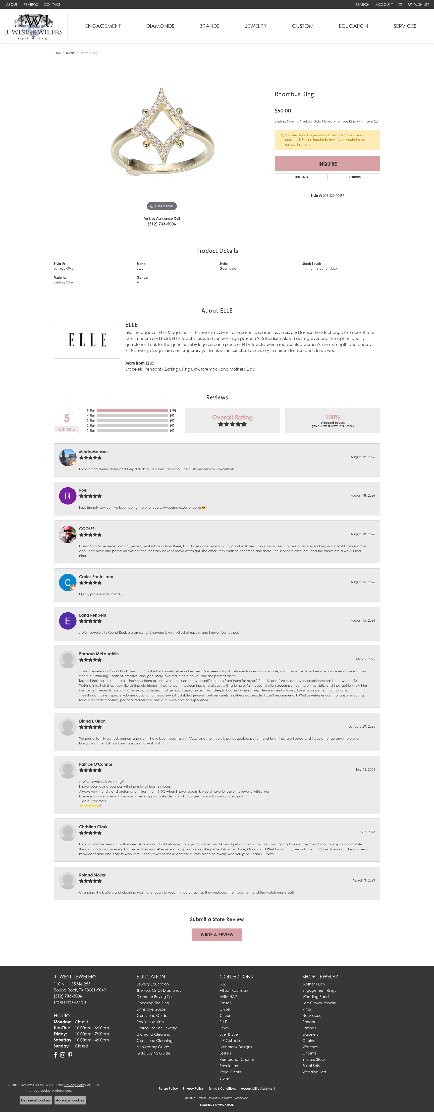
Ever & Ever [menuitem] (229, 1034)
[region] (161, 137)
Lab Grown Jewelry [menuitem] (319, 1003)
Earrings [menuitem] (309, 1028)
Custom (303, 26)
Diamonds (160, 26)
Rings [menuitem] (307, 1009)
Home (57, 52)
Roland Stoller (92, 874)
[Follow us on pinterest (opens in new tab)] (70, 1055)
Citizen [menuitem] (225, 1015)
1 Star (91, 430)
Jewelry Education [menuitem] (153, 984)
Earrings (172, 369)
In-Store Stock (207, 369)
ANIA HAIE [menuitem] (229, 996)
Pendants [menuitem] (310, 1022)
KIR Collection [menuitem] (232, 1040)
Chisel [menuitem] (225, 1009)
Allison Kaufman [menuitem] (234, 990)
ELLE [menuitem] (223, 1022)
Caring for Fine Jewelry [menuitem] (157, 1028)
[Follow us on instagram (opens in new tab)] (62, 1055)
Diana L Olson (92, 721)
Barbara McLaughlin (99, 653)
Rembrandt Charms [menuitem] (237, 1059)
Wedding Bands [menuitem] (316, 996)
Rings (187, 369)
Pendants (154, 369)
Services (405, 26)
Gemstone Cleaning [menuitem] (155, 1040)
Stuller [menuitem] (225, 1078)
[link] (11, 4)
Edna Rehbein (92, 615)
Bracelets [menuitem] (310, 1034)
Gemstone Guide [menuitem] (152, 1015)
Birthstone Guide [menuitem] (151, 1009)
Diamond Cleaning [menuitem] (154, 1034)
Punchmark (226, 1104)
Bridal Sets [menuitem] (311, 1066)
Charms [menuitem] (309, 1053)
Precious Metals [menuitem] (150, 1022)
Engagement (103, 26)
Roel (83, 490)
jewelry (70, 52)
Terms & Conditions (222, 1088)
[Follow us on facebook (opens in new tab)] (56, 1055)
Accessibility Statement (258, 1088)
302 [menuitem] (223, 984)
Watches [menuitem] (310, 1047)
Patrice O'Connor (95, 764)
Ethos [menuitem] (224, 1028)
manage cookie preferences (48, 1090)
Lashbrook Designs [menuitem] (236, 1047)
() (173, 410)
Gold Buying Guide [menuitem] (153, 1053)
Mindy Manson (93, 451)
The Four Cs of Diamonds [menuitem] (159, 990)
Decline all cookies (35, 1100)
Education (353, 26)
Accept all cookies (70, 1100)
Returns (355, 177)
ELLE (140, 268)
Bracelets (134, 369)
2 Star (91, 425)
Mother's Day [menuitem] (313, 984)
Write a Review (217, 934)
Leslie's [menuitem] (225, 1053)
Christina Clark (93, 826)
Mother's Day (242, 369)
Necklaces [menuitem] (311, 1015)
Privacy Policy (193, 1088)
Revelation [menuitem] (229, 1066)
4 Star (91, 415)
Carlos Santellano (96, 576)
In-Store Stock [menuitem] (313, 1059)
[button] (362, 4)
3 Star (91, 420)
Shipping (301, 177)
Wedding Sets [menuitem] (314, 1072)
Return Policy (168, 1088)
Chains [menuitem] (308, 1040)
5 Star (91, 410)
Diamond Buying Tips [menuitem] (155, 996)
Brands (209, 26)
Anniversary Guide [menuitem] (153, 1047)
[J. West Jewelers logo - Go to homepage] (35, 26)
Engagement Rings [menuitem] (319, 990)
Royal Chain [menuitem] (230, 1072)
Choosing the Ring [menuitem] (153, 1003)
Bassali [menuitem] (225, 1003)
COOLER (87, 528)
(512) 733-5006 (162, 223)
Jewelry (256, 26)
